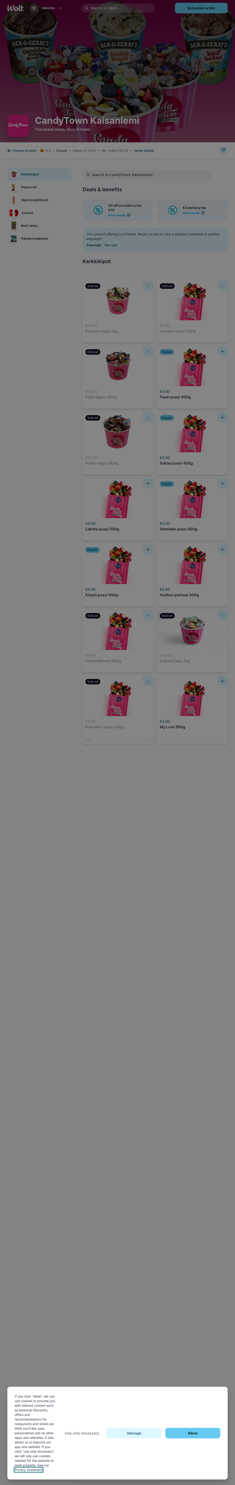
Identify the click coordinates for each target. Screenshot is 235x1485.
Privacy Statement (28, 1470)
